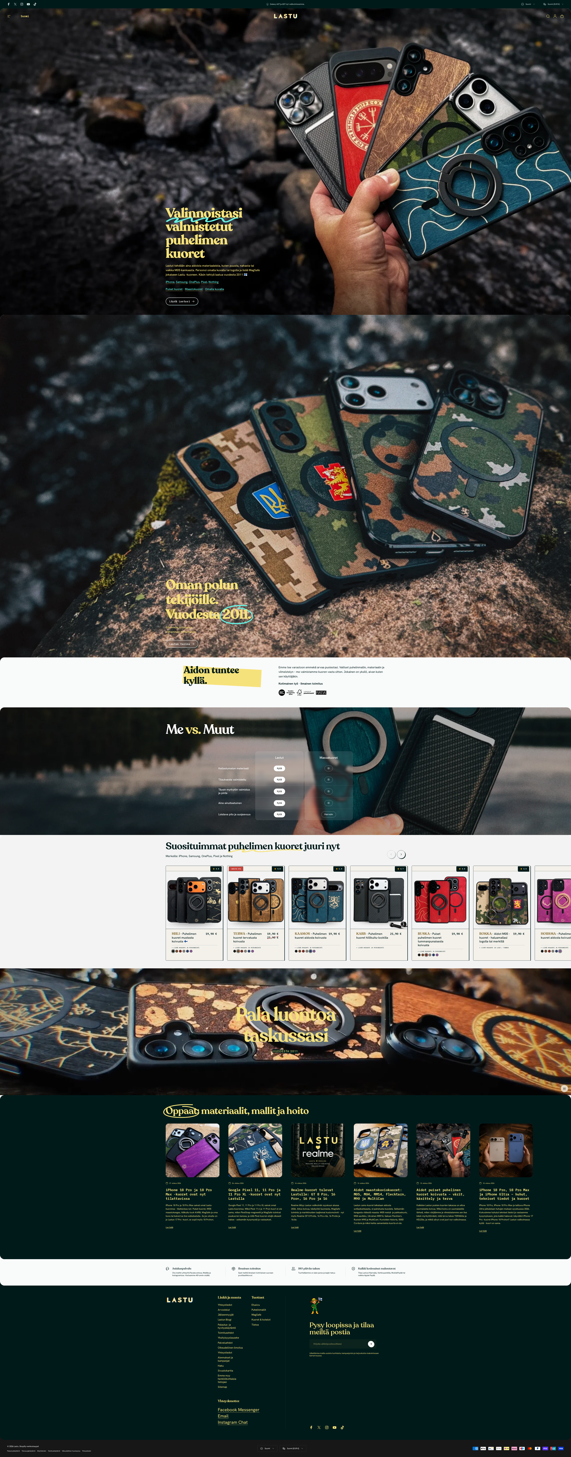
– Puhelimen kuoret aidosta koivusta (311, 935)
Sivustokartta (225, 1370)
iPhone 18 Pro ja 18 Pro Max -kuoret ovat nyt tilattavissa (189, 1194)
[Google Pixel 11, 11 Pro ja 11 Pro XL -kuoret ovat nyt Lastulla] (255, 1150)
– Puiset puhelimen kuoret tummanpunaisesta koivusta (430, 939)
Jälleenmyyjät (226, 1314)
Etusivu (256, 1304)
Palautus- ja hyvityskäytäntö (227, 1326)
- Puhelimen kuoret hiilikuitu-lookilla (372, 935)
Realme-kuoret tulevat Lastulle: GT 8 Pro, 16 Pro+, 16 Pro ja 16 (313, 1194)
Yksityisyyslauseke (228, 1337)
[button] (564, 1088)
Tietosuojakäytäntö (28, 1451)
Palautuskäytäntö (13, 1451)
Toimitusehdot (226, 1332)
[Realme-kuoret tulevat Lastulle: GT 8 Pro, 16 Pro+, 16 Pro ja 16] (318, 1150)
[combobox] (528, 4)
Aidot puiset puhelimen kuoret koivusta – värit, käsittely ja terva (440, 1194)
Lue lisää (169, 1227)
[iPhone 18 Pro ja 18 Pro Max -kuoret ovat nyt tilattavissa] (192, 1150)
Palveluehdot (225, 1342)
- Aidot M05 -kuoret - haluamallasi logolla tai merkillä (494, 937)
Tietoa (255, 1324)
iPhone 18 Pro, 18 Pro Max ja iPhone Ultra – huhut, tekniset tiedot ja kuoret (504, 1194)
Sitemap (222, 1387)
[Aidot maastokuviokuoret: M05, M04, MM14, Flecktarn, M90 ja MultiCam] (381, 1150)
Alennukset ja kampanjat (225, 1359)
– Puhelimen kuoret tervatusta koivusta (247, 937)
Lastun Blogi (224, 1319)
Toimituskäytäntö (54, 1451)
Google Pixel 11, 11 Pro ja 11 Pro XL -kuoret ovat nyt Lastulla (254, 1194)
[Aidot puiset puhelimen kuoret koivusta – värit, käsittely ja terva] (443, 1150)
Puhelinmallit (259, 1309)
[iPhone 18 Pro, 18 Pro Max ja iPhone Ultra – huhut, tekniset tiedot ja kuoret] (506, 1150)
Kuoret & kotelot (261, 1319)
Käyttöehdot (41, 1451)
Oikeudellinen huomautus (71, 1451)
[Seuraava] (401, 854)
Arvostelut (224, 1309)
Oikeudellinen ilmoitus (230, 1347)
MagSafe (256, 1314)
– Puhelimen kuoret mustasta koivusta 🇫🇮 (184, 937)
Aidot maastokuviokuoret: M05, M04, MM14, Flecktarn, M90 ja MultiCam (380, 1194)
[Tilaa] (371, 1344)
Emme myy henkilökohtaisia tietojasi (227, 1379)
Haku (221, 1365)
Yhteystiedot (225, 1304)
